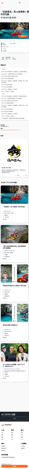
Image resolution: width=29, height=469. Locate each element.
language (1, 47)
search (20, 3)
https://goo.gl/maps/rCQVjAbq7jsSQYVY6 (10, 130)
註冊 (14, 418)
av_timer (1, 49)
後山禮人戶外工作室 (6, 167)
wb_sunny (1, 51)
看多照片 (23, 36)
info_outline (10, 59)
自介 (26, 175)
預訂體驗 (14, 466)
